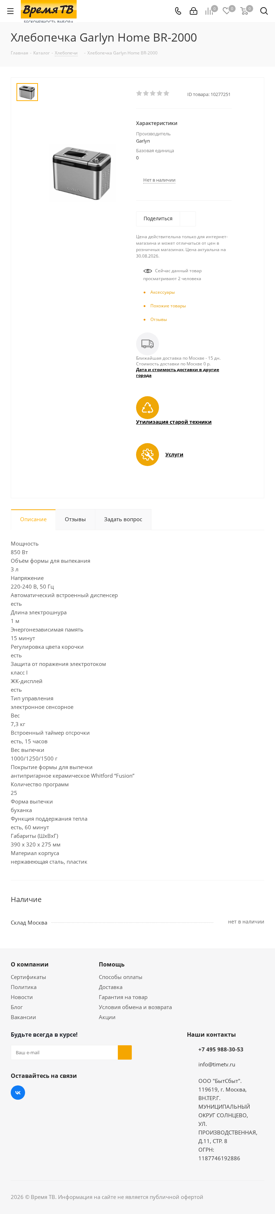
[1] (139, 93)
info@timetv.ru (216, 1064)
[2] (146, 93)
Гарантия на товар (123, 997)
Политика (24, 986)
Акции (107, 1017)
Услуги (174, 454)
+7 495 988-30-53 (220, 1049)
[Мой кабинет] (193, 11)
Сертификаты (28, 976)
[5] (166, 93)
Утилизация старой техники (174, 421)
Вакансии (23, 1017)
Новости (22, 997)
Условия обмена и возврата (135, 1007)
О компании (30, 964)
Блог (17, 1007)
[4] (159, 93)
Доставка (110, 986)
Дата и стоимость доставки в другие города (177, 372)
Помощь (112, 964)
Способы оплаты (121, 976)
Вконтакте (18, 1092)
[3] (153, 93)
